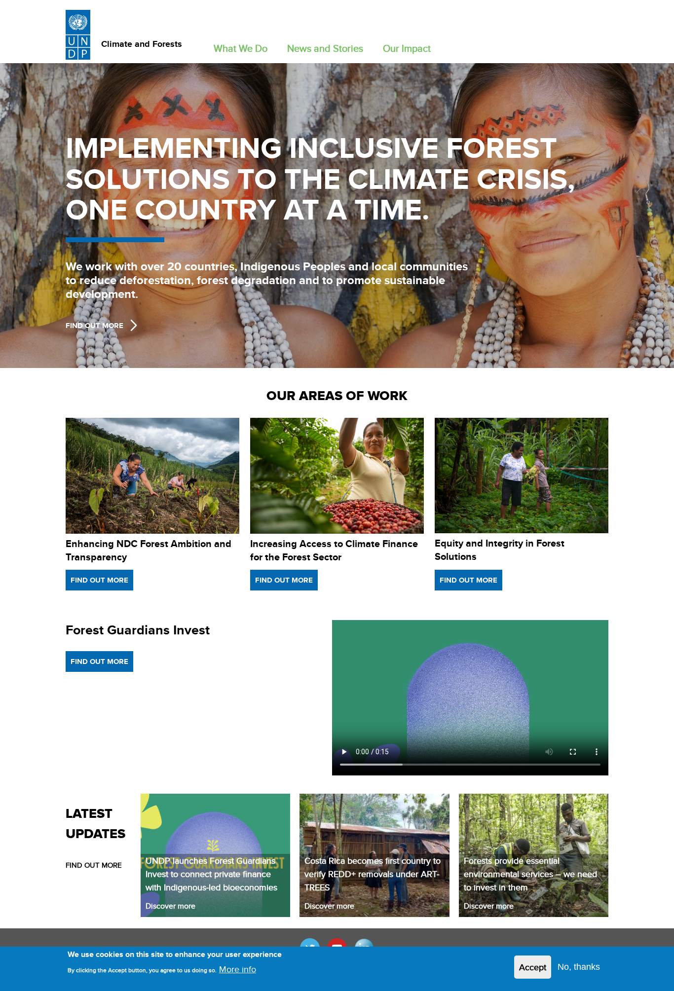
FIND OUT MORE (94, 865)
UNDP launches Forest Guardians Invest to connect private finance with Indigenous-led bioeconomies (211, 873)
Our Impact (407, 48)
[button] (240, 46)
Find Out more (94, 325)
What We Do (240, 48)
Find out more (99, 580)
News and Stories (325, 48)
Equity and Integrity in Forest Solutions (499, 550)
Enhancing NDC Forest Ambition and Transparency (148, 550)
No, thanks (579, 967)
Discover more (170, 906)
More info (237, 969)
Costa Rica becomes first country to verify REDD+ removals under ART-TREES (372, 873)
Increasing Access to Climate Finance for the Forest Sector (334, 550)
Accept (532, 967)
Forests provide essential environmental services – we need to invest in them (530, 873)
